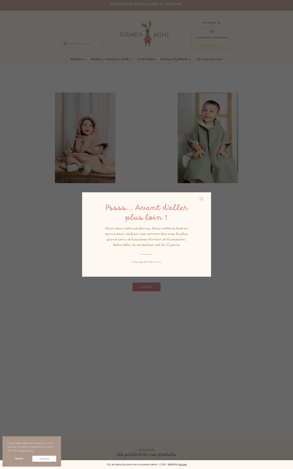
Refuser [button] (19, 458)
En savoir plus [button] (25, 450)
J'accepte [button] (44, 458)
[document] (146, 234)
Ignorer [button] (183, 464)
